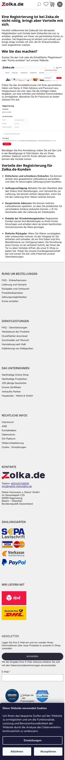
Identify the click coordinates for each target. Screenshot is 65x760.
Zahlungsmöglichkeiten (14, 297)
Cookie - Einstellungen (14, 447)
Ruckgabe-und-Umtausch (15, 288)
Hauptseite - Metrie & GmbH (17, 395)
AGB (4, 426)
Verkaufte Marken (11, 391)
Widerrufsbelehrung (13, 443)
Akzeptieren (48, 751)
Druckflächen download (14, 336)
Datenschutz (8, 434)
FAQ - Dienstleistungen (14, 327)
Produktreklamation (12, 293)
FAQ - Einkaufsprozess (14, 280)
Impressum (8, 422)
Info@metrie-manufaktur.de (17, 486)
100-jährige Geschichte (14, 383)
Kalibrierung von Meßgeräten (17, 348)
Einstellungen (32, 740)
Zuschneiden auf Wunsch (15, 340)
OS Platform (8, 438)
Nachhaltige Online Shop (15, 374)
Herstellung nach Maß (14, 344)
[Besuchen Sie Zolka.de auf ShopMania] (42, 696)
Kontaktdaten (9, 430)
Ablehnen (17, 751)
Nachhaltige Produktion (14, 379)
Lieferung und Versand (14, 284)
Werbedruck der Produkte (15, 331)
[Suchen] (39, 4)
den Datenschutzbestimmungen (23, 665)
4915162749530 (20, 483)
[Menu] (59, 4)
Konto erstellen (10, 301)
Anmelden (32, 656)
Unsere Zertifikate (11, 387)
